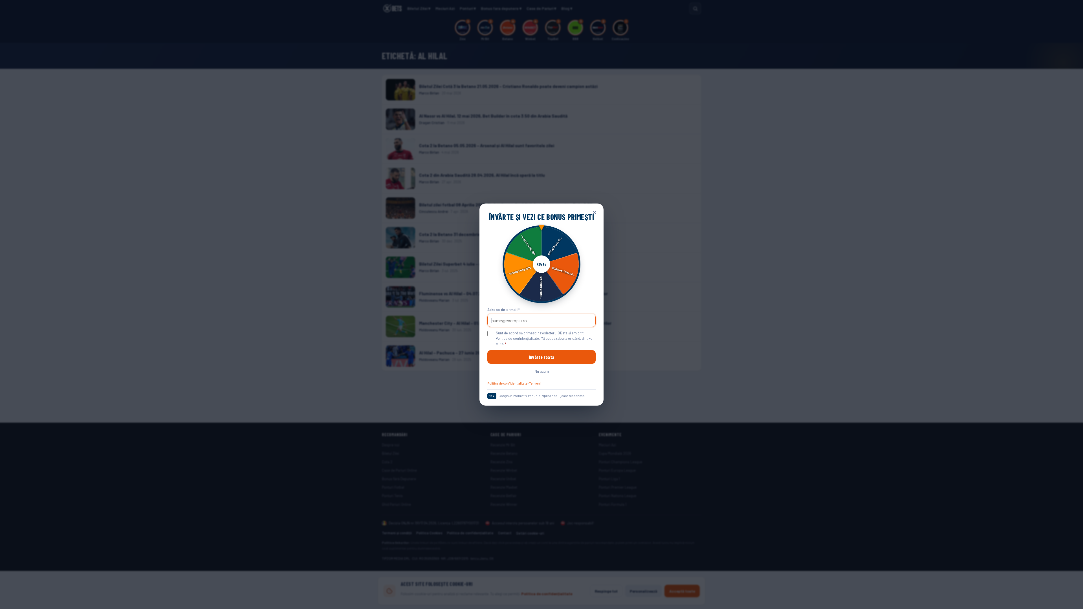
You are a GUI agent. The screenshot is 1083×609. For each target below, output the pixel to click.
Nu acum (541, 371)
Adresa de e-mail (503, 309)
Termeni (535, 383)
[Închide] (594, 212)
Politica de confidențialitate (507, 383)
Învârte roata (541, 357)
